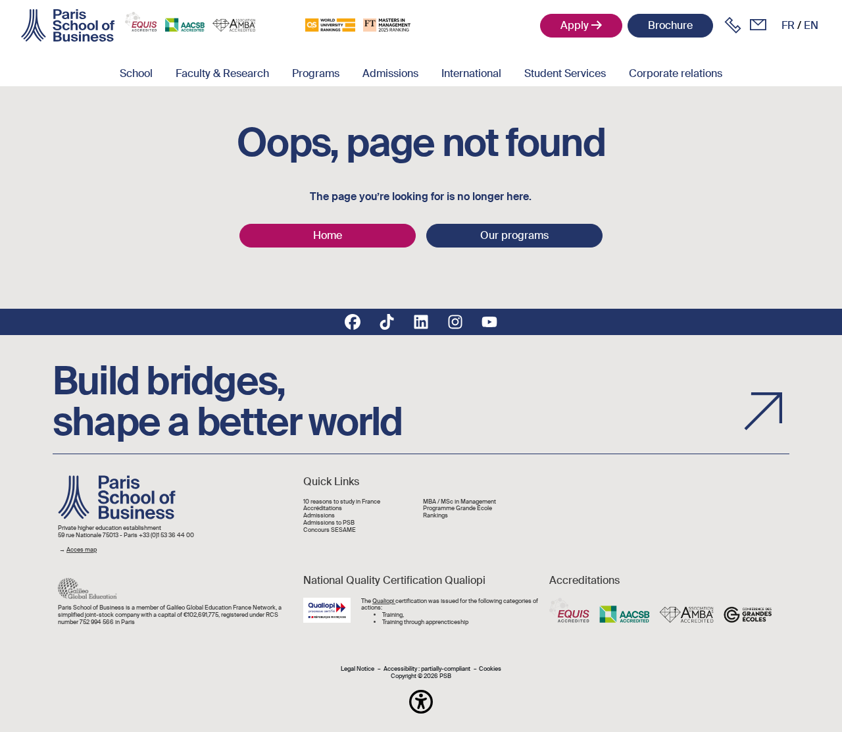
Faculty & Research (222, 73)
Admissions (390, 73)
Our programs (514, 235)
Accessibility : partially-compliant (427, 669)
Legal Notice (357, 669)
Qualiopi (383, 601)
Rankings (435, 515)
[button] (421, 701)
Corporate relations (675, 73)
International (471, 73)
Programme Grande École (457, 508)
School (136, 73)
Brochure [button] (670, 25)
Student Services (565, 73)
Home (327, 235)
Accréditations (322, 508)
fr (788, 25)
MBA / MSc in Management (459, 502)
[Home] (67, 25)
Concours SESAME (329, 530)
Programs (315, 73)
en (811, 25)
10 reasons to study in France (341, 502)
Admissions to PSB (329, 523)
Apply (574, 25)
